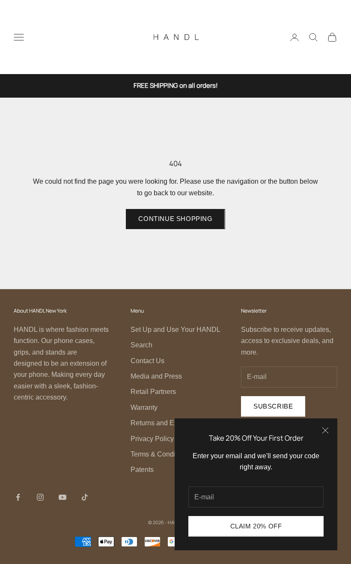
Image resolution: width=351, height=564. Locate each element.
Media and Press (156, 376)
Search (141, 345)
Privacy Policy (152, 438)
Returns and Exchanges (167, 423)
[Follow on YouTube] (62, 497)
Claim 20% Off (256, 526)
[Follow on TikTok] (84, 497)
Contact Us (147, 360)
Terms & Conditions (160, 454)
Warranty (144, 407)
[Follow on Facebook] (18, 497)
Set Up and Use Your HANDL (175, 329)
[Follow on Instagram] (40, 497)
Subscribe (273, 406)
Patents (142, 469)
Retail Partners (153, 391)
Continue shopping (175, 218)
